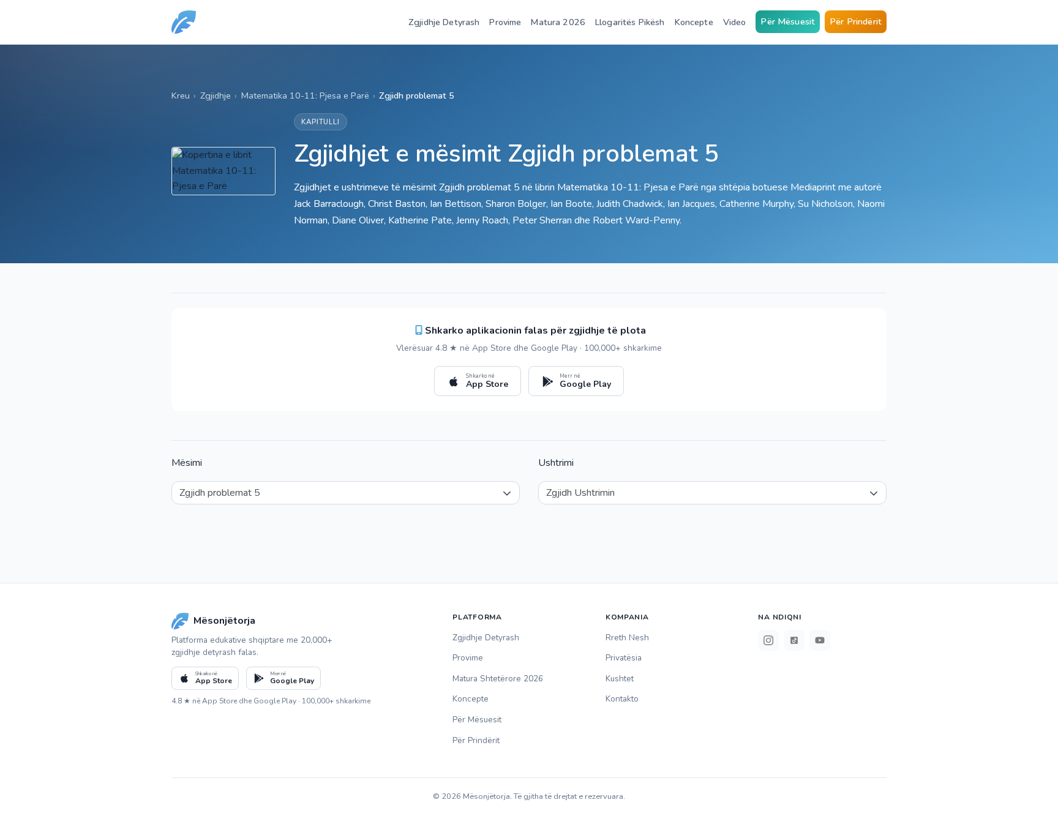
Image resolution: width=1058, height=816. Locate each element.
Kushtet (620, 678)
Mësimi (186, 463)
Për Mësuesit (787, 21)
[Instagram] (768, 640)
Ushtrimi (556, 463)
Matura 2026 (558, 22)
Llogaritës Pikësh (629, 22)
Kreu (180, 95)
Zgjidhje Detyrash (443, 22)
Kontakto (622, 699)
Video (734, 22)
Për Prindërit (856, 21)
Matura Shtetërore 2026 (497, 678)
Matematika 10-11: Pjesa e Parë (305, 95)
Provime (505, 22)
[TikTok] (794, 640)
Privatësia (624, 658)
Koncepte (694, 22)
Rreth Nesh (627, 637)
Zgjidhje (215, 95)
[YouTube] (819, 640)
